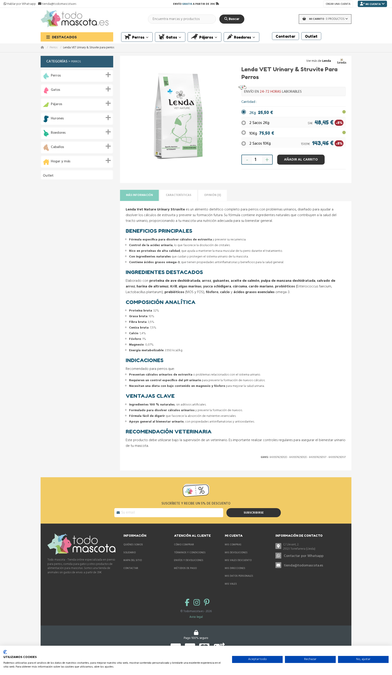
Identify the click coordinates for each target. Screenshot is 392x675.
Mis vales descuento (238, 560)
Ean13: (265, 457)
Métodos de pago (185, 568)
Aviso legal (196, 617)
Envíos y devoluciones (188, 560)
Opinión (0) (212, 195)
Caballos (57, 147)
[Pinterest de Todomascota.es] (206, 603)
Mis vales (231, 584)
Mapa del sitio (132, 560)
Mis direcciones (235, 568)
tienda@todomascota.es (303, 566)
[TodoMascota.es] (75, 19)
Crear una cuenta (338, 4)
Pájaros (56, 104)
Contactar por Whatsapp (303, 556)
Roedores (58, 133)
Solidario (129, 553)
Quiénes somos (133, 545)
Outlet (48, 175)
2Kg (261, 113)
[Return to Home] (45, 48)
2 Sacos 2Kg (259, 123)
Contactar (130, 568)
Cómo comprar (184, 545)
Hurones (57, 118)
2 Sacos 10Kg (260, 143)
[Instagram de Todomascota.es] (198, 603)
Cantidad (248, 102)
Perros (53, 48)
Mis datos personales (239, 576)
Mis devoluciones (236, 553)
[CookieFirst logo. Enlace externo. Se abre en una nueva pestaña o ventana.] (5, 652)
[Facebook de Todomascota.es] (188, 603)
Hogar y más (60, 161)
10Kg (261, 133)
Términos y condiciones (190, 553)
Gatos (55, 90)
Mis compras (233, 545)
